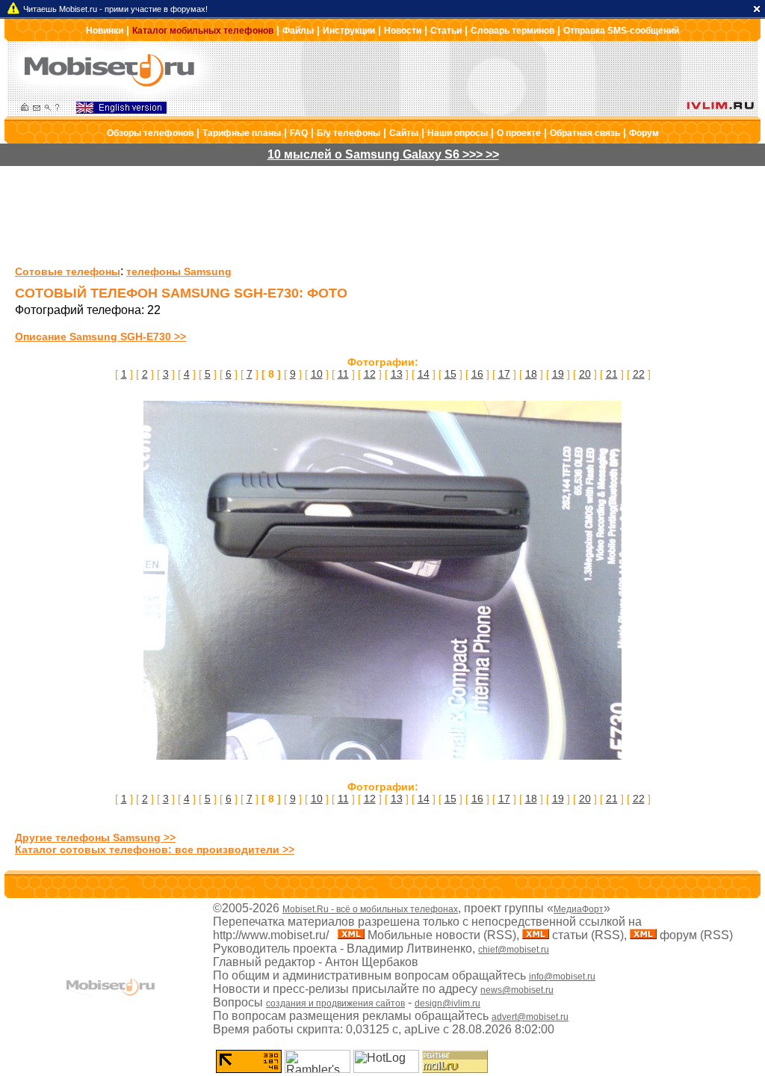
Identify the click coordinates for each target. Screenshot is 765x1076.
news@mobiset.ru (517, 990)
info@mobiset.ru (562, 976)
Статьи (446, 30)
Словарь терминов (512, 30)
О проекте (519, 133)
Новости (402, 30)
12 (370, 374)
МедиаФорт (579, 909)
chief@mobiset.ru (513, 949)
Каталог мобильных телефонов (202, 30)
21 (612, 374)
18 (531, 374)
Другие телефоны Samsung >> (95, 837)
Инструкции (349, 30)
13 (397, 374)
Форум (644, 133)
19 (558, 374)
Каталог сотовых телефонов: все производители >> (154, 849)
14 (424, 374)
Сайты (403, 133)
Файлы (298, 30)
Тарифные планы (241, 133)
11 (343, 374)
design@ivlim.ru (447, 1003)
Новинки (104, 30)
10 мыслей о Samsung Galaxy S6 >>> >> (383, 154)
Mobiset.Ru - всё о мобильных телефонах (370, 909)
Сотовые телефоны (67, 271)
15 (450, 374)
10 (317, 374)
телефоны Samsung (179, 271)
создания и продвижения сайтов (335, 1003)
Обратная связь (585, 133)
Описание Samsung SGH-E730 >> (100, 336)
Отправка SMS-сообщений (621, 30)
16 (477, 374)
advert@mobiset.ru (530, 1017)
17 (504, 374)
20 (585, 374)
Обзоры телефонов (150, 133)
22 (639, 374)
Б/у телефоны (348, 133)
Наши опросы (457, 133)
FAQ (299, 133)
